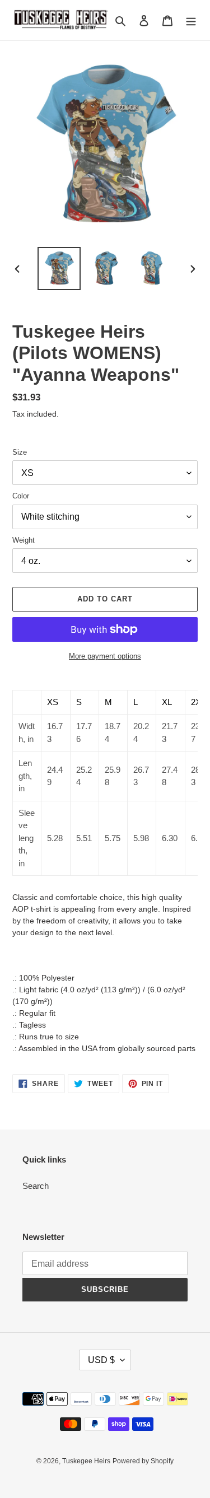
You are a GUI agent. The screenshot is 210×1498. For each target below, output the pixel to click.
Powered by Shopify (143, 1461)
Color (20, 496)
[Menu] (191, 20)
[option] (59, 268)
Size (19, 452)
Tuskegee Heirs (86, 1461)
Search (35, 1186)
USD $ (101, 1360)
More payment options (105, 656)
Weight (23, 540)
